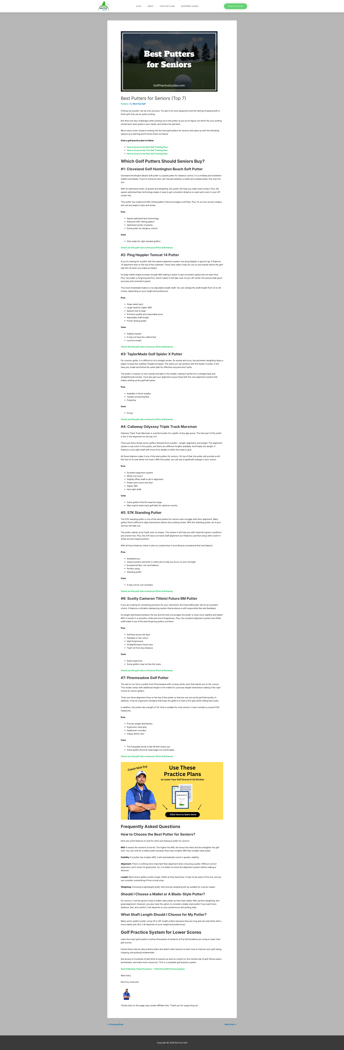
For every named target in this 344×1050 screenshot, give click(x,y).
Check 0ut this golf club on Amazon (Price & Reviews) (147, 346)
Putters (124, 104)
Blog (138, 6)
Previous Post (115, 1024)
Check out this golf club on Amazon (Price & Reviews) (147, 247)
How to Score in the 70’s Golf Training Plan (147, 150)
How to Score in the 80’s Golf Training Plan (147, 153)
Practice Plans (167, 6)
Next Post (230, 1024)
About (151, 6)
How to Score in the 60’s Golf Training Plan (147, 147)
